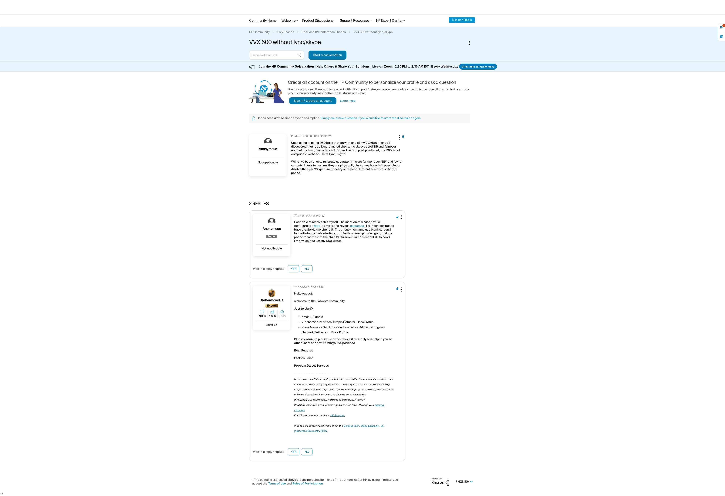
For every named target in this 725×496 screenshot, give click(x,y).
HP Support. (337, 415)
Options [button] (471, 43)
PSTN (324, 430)
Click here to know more (478, 66)
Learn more (348, 100)
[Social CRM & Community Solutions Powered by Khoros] (440, 481)
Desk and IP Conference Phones (324, 32)
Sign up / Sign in (462, 20)
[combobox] (276, 55)
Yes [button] (293, 269)
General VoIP (351, 425)
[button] (398, 137)
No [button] (307, 269)
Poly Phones (285, 32)
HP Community (259, 32)
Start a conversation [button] (327, 55)
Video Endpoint (370, 425)
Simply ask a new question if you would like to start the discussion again (371, 118)
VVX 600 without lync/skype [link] (373, 32)
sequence (357, 226)
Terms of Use (277, 483)
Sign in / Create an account (313, 100)
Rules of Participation (307, 483)
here (317, 226)
